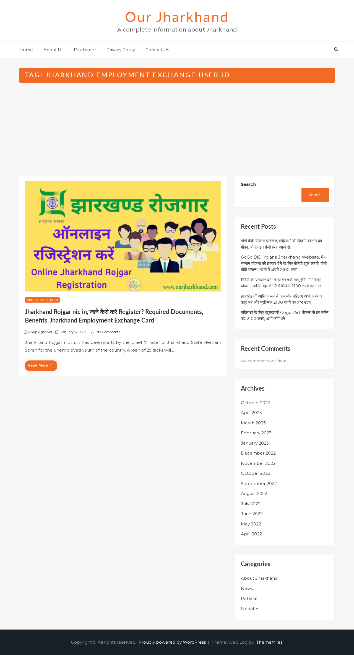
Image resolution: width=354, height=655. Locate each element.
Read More (38, 365)
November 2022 (258, 463)
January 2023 (255, 443)
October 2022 (255, 473)
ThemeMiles (269, 642)
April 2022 (251, 534)
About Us (53, 49)
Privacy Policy (120, 49)
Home (26, 49)
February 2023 (256, 432)
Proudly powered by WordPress (173, 642)
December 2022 (258, 453)
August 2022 (254, 493)
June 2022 (252, 513)
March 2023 (253, 423)
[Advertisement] (177, 124)
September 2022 (259, 483)
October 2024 (255, 402)
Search (248, 184)
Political (249, 598)
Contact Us (157, 49)
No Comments (108, 332)
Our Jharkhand (177, 18)
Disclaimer (85, 49)
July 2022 (251, 503)
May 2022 (251, 524)
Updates (250, 608)
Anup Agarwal (40, 332)
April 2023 (251, 412)
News (247, 588)
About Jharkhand (42, 299)
